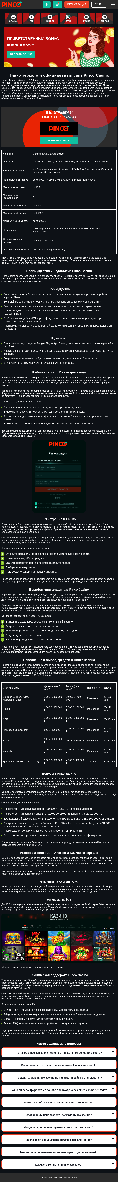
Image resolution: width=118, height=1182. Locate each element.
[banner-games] (68, 18)
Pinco (73, 1177)
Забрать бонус (21, 54)
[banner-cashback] (49, 18)
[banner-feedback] (13, 18)
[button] (113, 1165)
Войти (98, 4)
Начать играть (59, 140)
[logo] (12, 4)
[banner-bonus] (104, 18)
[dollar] (47, 4)
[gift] (57, 4)
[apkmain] (31, 18)
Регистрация (76, 4)
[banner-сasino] (86, 18)
